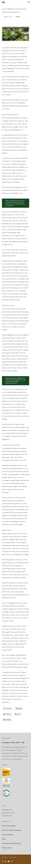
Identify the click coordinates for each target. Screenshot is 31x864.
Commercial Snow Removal (11, 843)
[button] (29, 2)
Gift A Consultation (9, 826)
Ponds (18, 16)
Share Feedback (7, 835)
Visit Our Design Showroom (12, 830)
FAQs (4, 839)
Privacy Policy (6, 848)
